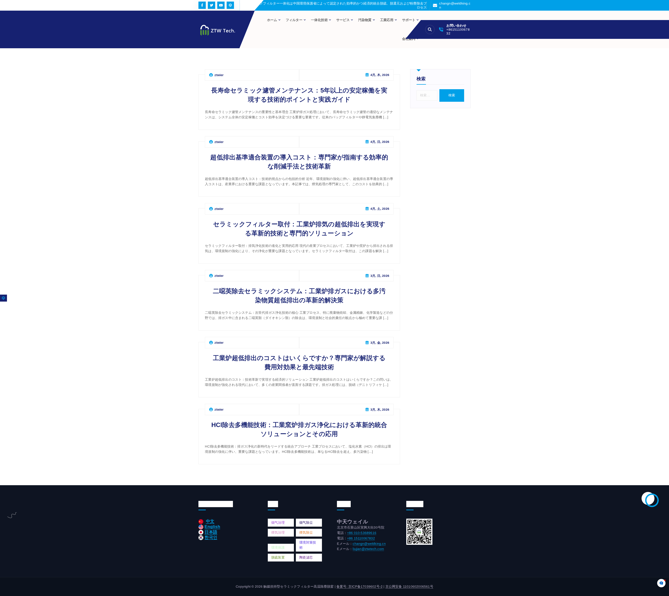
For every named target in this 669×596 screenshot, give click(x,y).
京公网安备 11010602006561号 (409, 586)
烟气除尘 (306, 522)
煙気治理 (278, 532)
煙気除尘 (306, 532)
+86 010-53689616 (361, 533)
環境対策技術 (307, 545)
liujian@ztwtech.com (368, 549)
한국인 (211, 537)
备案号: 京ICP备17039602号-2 (359, 586)
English (212, 526)
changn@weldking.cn (454, 5)
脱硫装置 (278, 557)
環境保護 (278, 547)
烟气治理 (278, 522)
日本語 (211, 532)
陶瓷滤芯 (306, 557)
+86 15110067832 (361, 538)
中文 (210, 521)
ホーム (272, 20)
